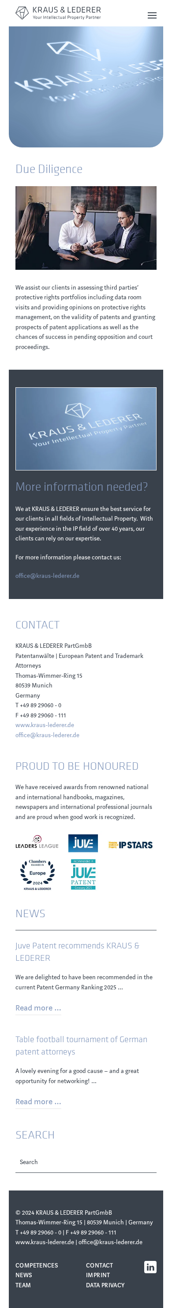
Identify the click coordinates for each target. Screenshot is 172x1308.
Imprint (98, 1275)
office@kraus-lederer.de (47, 576)
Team (23, 1285)
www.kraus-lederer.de (44, 725)
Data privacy (105, 1285)
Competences (36, 1265)
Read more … (38, 1008)
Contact (99, 1265)
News (24, 1275)
